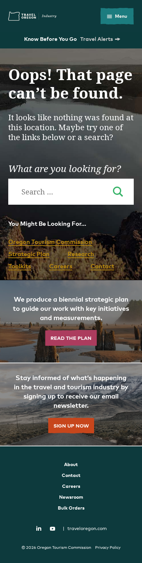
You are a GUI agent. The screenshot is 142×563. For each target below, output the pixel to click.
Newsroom (71, 497)
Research (81, 253)
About (71, 464)
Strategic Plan (29, 253)
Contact (102, 266)
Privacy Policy (108, 547)
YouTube (52, 528)
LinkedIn (39, 528)
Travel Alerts (96, 39)
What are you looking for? (64, 168)
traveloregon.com (85, 528)
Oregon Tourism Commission (50, 241)
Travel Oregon (32, 16)
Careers (60, 266)
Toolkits (19, 266)
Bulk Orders (71, 508)
